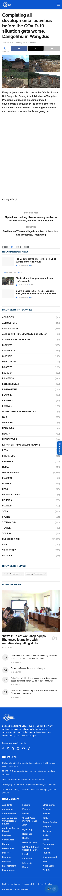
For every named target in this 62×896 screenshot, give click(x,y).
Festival (7, 405)
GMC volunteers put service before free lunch (23, 779)
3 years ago (22, 297)
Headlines (8, 428)
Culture (7, 356)
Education (8, 378)
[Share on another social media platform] (52, 48)
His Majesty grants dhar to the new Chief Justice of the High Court (36, 260)
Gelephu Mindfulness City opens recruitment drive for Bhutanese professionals (34, 692)
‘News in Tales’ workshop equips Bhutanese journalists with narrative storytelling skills (24, 639)
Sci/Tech (7, 505)
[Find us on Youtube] (23, 748)
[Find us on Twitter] (7, 748)
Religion (7, 500)
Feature (7, 394)
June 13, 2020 (8, 42)
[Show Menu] (58, 4)
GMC (4, 417)
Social (6, 511)
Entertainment (10, 383)
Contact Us (15, 884)
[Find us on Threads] (13, 748)
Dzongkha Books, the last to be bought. (28, 668)
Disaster (7, 367)
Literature (8, 455)
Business (7, 345)
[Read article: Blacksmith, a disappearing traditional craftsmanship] (8, 281)
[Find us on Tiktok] (29, 748)
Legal (5, 450)
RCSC (5, 489)
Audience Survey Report (16, 339)
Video (5, 544)
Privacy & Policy (45, 884)
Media (5, 466)
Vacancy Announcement (36, 574)
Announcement (10, 328)
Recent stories (11, 494)
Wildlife (7, 555)
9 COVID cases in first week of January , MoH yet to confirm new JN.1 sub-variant (36, 292)
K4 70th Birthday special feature (21, 444)
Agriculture (9, 322)
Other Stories (10, 472)
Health (6, 433)
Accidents (8, 317)
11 (21, 272)
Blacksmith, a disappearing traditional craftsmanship (34, 280)
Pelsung (7, 477)
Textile (6, 527)
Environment (9, 389)
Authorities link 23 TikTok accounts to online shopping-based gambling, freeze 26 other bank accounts (34, 679)
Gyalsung (7, 422)
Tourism (7, 533)
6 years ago (22, 265)
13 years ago (11, 272)
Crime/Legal (9, 350)
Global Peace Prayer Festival (19, 411)
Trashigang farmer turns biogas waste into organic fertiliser (29, 784)
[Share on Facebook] (19, 48)
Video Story (9, 550)
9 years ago (22, 285)
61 (32, 297)
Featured (7, 400)
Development (9, 361)
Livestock (8, 461)
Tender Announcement (13, 574)
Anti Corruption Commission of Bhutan (24, 333)
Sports (6, 516)
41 (32, 265)
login (11, 246)
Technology (9, 522)
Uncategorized (11, 538)
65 (32, 285)
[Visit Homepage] (7, 5)
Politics (7, 483)
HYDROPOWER (9, 439)
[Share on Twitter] (36, 48)
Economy (7, 372)
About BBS (29, 884)
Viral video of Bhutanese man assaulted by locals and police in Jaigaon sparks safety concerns (34, 657)
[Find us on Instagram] (18, 748)
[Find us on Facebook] (3, 748)
